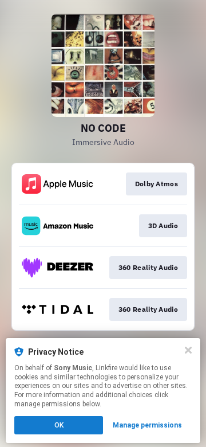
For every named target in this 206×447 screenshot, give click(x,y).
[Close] (188, 350)
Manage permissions (147, 425)
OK (59, 425)
